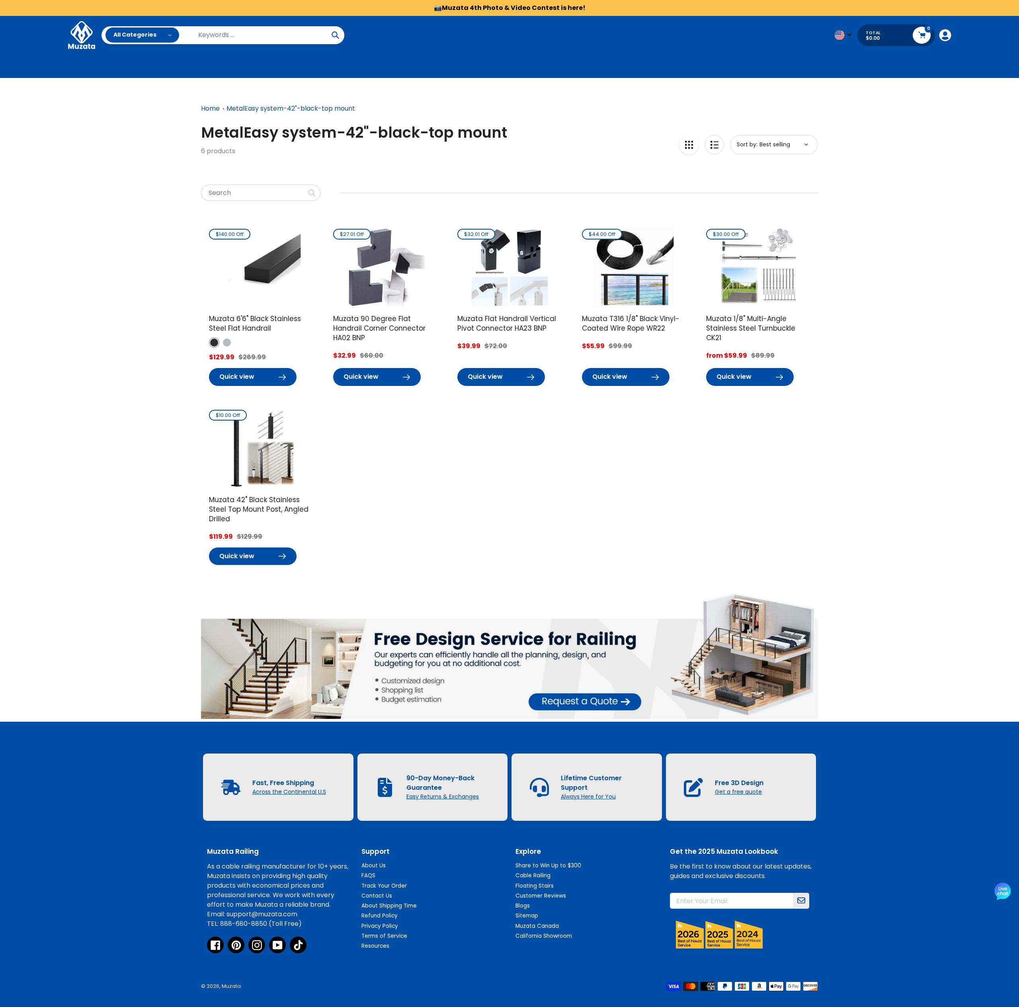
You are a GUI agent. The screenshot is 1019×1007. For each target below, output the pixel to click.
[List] (714, 144)
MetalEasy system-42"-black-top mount (290, 108)
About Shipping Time (389, 906)
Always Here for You (588, 797)
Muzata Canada (537, 926)
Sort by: (747, 144)
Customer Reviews (540, 896)
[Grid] (689, 144)
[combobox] (260, 193)
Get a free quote (738, 792)
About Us (373, 865)
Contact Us (376, 896)
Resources (375, 946)
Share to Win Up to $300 (548, 865)
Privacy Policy (379, 926)
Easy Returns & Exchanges (442, 797)
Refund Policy (379, 915)
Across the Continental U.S (289, 792)
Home (210, 108)
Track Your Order (384, 886)
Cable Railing (532, 875)
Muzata (231, 986)
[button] (214, 342)
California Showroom (543, 936)
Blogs (522, 906)
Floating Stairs (534, 886)
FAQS (368, 875)
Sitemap (526, 915)
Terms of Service (384, 936)
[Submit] (801, 901)
